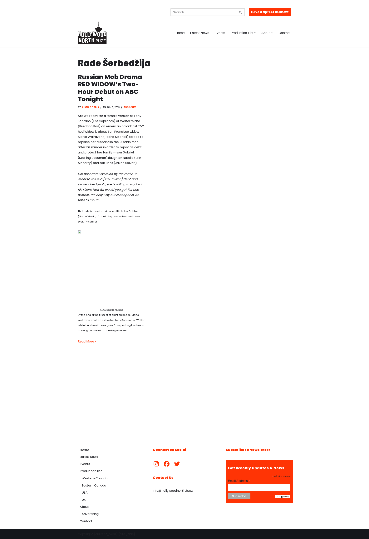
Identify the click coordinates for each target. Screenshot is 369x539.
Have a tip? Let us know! (270, 12)
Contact (284, 33)
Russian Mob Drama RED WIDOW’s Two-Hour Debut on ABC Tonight (110, 87)
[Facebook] (166, 463)
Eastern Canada (94, 485)
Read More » (87, 341)
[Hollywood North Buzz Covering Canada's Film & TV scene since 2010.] (92, 33)
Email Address (239, 481)
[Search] (240, 12)
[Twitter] (177, 463)
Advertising (90, 514)
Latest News (199, 33)
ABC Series (130, 107)
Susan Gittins (90, 107)
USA (85, 492)
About (84, 507)
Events (219, 33)
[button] (255, 33)
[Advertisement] (184, 405)
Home (180, 33)
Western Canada (94, 478)
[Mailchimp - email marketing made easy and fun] (282, 497)
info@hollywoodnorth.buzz (173, 490)
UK (84, 499)
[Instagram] (156, 463)
